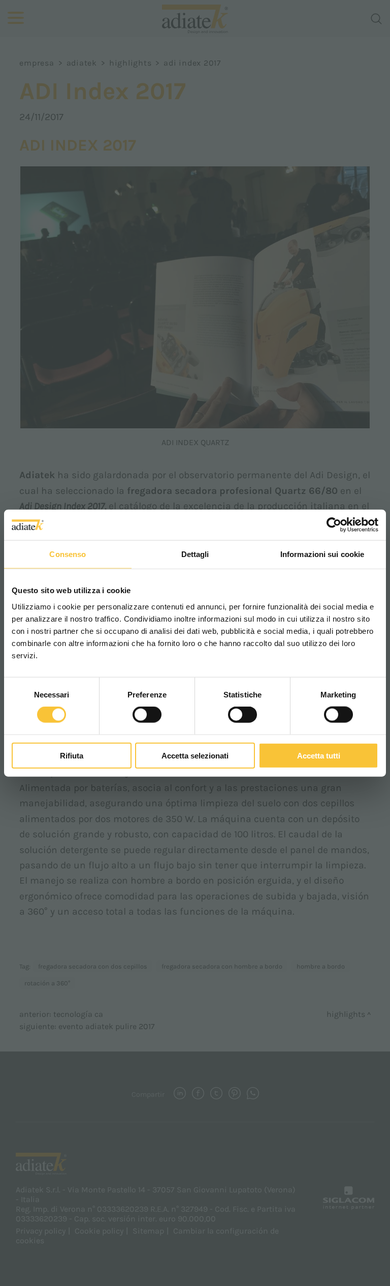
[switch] (147, 715)
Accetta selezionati (195, 755)
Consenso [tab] (67, 554)
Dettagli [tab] (195, 554)
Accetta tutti (318, 755)
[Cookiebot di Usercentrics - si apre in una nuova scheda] (333, 525)
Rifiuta (71, 755)
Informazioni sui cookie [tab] (322, 554)
